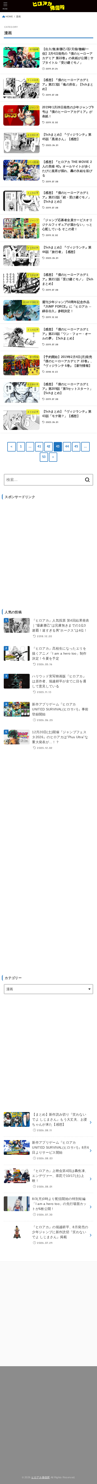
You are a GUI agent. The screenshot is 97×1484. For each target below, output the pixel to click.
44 (67, 446)
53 (44, 457)
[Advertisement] (48, 552)
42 (48, 446)
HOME (9, 16)
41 (39, 446)
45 (76, 446)
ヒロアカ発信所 (40, 1477)
